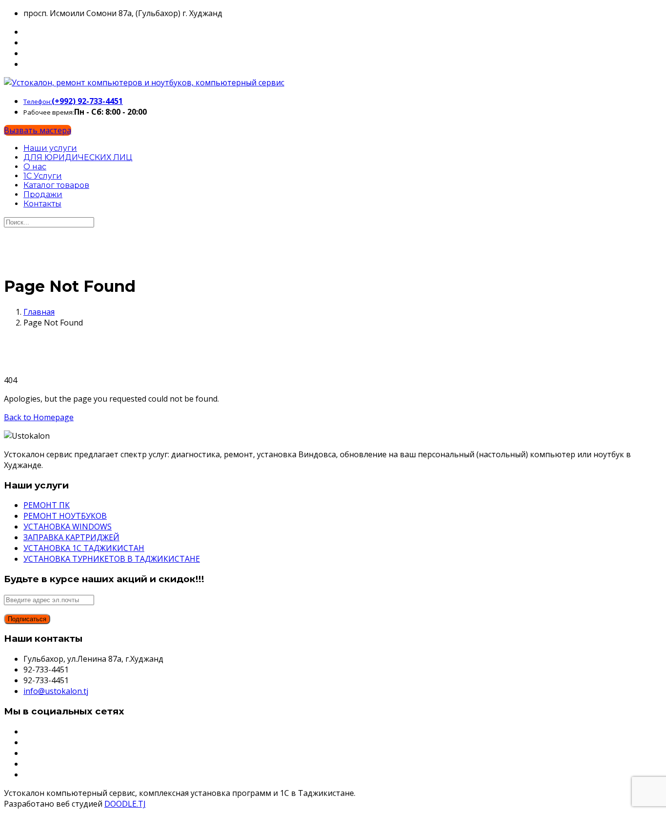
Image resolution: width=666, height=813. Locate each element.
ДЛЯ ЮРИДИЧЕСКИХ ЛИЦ (77, 157)
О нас (34, 166)
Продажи (42, 194)
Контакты (42, 203)
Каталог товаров (56, 185)
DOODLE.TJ (125, 803)
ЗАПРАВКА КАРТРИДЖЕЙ (71, 537)
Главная (39, 311)
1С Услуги (42, 176)
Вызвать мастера (37, 130)
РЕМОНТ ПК (46, 505)
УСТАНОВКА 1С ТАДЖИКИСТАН (83, 548)
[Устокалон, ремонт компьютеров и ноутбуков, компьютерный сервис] (144, 82)
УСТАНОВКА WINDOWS (67, 526)
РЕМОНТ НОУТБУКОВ (65, 515)
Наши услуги (50, 148)
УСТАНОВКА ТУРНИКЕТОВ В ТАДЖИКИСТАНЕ (111, 558)
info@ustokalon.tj (55, 691)
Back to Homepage (39, 417)
